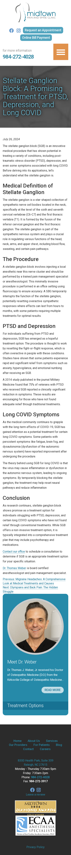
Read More (53, 690)
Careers (45, 749)
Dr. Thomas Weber (14, 568)
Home (17, 741)
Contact (28, 749)
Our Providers (18, 745)
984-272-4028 (18, 56)
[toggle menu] (60, 52)
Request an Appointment (43, 30)
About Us (34, 741)
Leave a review (35, 794)
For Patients (41, 745)
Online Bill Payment (36, 37)
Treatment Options (25, 705)
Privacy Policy (35, 847)
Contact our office (14, 551)
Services (52, 741)
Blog (59, 745)
